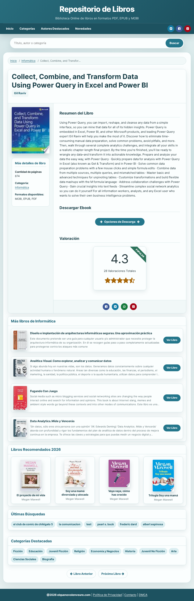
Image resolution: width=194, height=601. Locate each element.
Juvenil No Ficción (153, 551)
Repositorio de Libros (97, 9)
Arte (174, 551)
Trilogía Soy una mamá (163, 495)
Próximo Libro (111, 574)
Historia (130, 551)
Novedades (83, 28)
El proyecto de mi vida (31, 495)
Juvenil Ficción (58, 551)
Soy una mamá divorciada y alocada (75, 492)
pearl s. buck (105, 524)
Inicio (9, 28)
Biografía (48, 559)
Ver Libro (172, 339)
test (88, 524)
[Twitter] (170, 28)
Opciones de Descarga (119, 221)
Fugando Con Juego (44, 391)
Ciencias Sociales (24, 559)
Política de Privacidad (107, 595)
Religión (79, 551)
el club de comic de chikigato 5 (33, 524)
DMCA (143, 595)
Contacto (130, 595)
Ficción (18, 551)
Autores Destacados (55, 28)
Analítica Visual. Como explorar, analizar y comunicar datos (70, 361)
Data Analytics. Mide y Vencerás (52, 421)
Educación (36, 551)
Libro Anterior (83, 574)
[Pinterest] (187, 28)
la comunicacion (69, 524)
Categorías (27, 28)
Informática (28, 60)
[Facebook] (179, 28)
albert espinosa (153, 524)
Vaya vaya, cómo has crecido (119, 492)
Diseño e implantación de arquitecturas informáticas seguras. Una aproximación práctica (91, 333)
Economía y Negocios (105, 551)
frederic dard (128, 524)
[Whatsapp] (124, 306)
